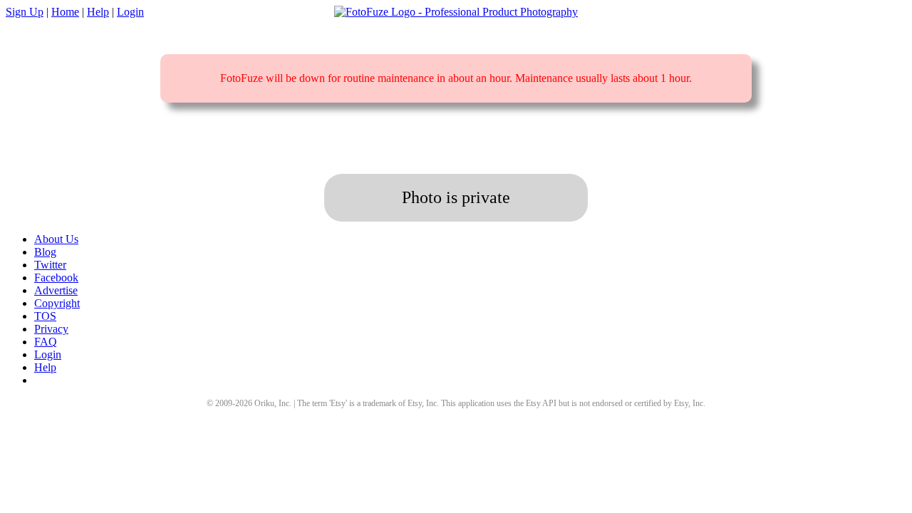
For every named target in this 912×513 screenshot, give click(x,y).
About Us (56, 239)
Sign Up (24, 12)
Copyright (57, 303)
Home (65, 12)
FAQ (45, 342)
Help (98, 12)
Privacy (51, 329)
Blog (45, 252)
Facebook (56, 277)
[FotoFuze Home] (456, 12)
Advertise (56, 290)
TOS (45, 316)
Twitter (50, 265)
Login (130, 12)
